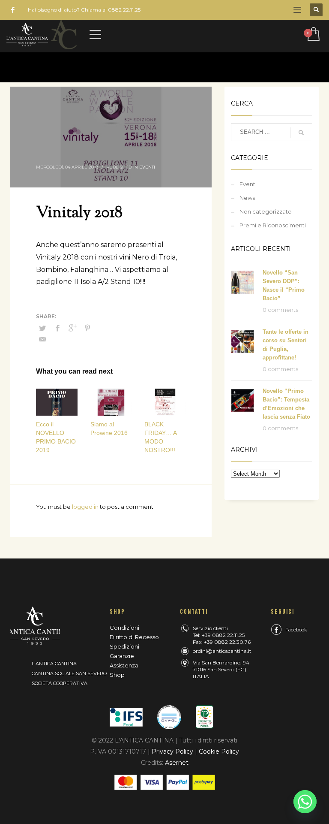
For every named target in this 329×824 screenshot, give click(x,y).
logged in (86, 506)
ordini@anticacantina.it (222, 651)
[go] (301, 133)
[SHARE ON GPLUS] (72, 328)
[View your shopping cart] (313, 34)
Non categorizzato (265, 211)
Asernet (176, 763)
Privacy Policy (172, 751)
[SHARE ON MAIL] (42, 339)
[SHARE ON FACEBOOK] (57, 328)
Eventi (147, 167)
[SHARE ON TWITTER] (42, 328)
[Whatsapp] (305, 801)
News (247, 197)
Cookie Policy (219, 751)
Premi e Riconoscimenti (272, 225)
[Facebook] (12, 9)
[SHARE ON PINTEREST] (87, 328)
